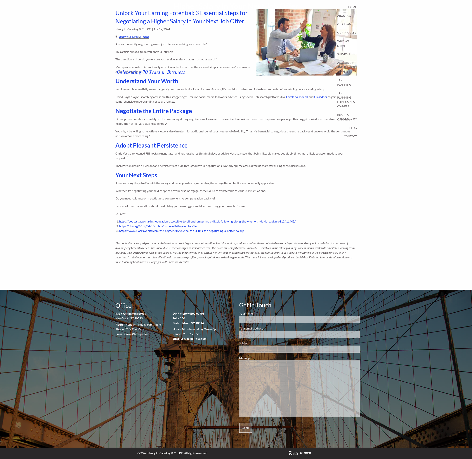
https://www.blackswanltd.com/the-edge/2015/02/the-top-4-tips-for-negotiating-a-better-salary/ (181, 230)
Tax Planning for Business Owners (346, 99)
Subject (257, 343)
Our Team (344, 24)
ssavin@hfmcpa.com (136, 334)
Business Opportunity (347, 117)
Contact (350, 136)
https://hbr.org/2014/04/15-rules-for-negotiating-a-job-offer (158, 226)
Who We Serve (343, 43)
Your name (259, 313)
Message (258, 358)
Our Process (346, 32)
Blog (353, 127)
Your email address (264, 328)
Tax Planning (344, 82)
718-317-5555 (134, 329)
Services (343, 54)
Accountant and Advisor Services (346, 67)
